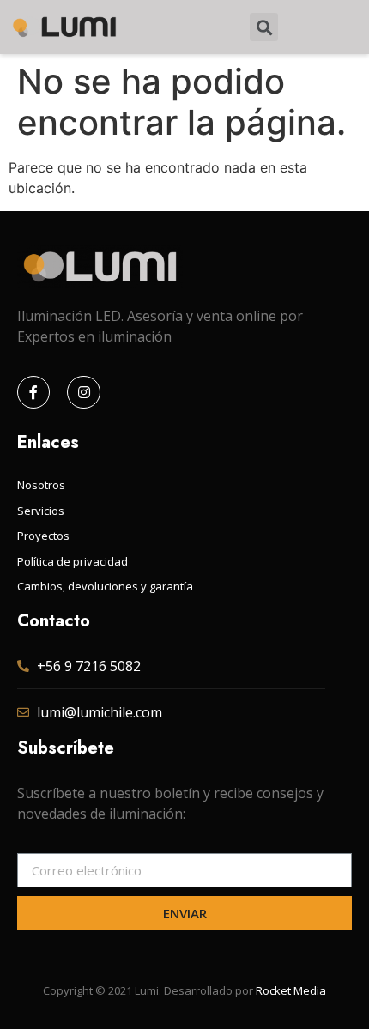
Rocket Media (291, 990)
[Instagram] (83, 392)
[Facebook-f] (33, 392)
